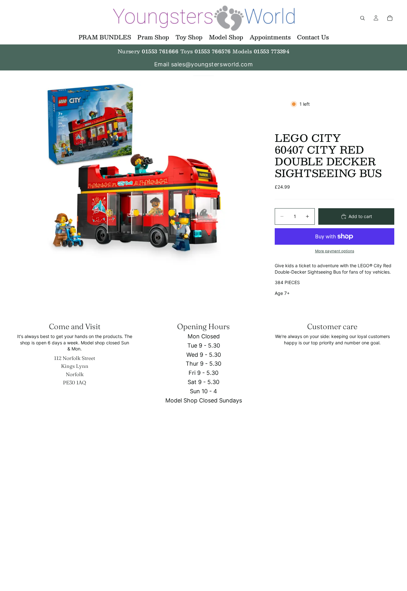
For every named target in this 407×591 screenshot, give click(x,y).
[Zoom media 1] (136, 173)
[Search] (362, 18)
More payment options (334, 251)
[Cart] (390, 18)
